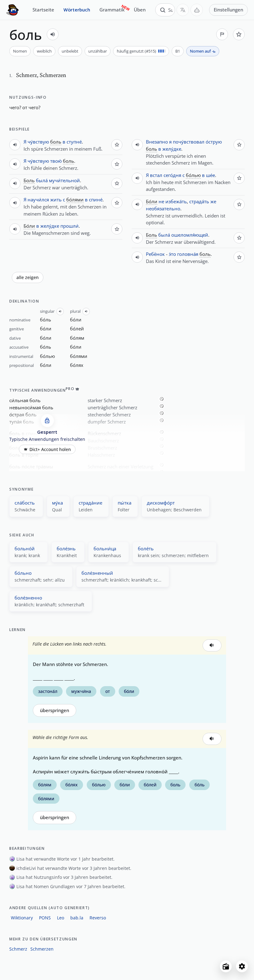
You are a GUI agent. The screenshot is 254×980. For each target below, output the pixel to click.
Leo (60, 918)
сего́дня (172, 175)
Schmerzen (42, 949)
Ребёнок (155, 254)
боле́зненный (97, 573)
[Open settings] (242, 966)
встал (156, 175)
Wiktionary (22, 918)
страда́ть (199, 201)
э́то (172, 254)
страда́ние (90, 503)
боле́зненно (28, 598)
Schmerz (18, 949)
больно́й (25, 548)
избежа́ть (176, 201)
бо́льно (23, 573)
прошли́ (69, 226)
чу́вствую (38, 142)
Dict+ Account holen (50, 449)
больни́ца (105, 548)
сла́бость (25, 503)
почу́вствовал (188, 142)
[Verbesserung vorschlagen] (222, 34)
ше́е (210, 175)
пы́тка (124, 503)
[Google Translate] (183, 10)
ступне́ (74, 142)
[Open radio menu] (226, 966)
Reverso (98, 918)
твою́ (56, 161)
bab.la (76, 918)
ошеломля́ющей (189, 235)
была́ (42, 180)
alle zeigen (27, 277)
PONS (45, 918)
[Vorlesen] (53, 34)
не (161, 201)
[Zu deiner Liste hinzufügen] (239, 34)
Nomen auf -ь (203, 51)
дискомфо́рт (161, 503)
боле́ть (146, 548)
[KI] (196, 10)
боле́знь (66, 548)
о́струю (214, 142)
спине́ (96, 199)
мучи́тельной (64, 180)
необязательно (163, 208)
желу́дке (49, 226)
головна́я (187, 254)
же (213, 201)
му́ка (57, 503)
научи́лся (38, 199)
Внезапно (157, 142)
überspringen (54, 710)
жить (56, 199)
